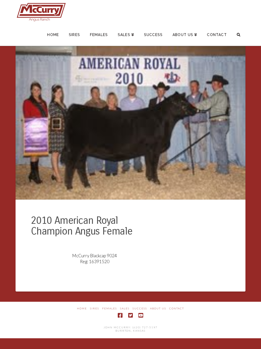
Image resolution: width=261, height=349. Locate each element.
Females (109, 308)
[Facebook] (120, 315)
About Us (158, 308)
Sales (124, 308)
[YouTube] (140, 315)
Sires (94, 308)
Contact (176, 308)
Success (140, 308)
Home (82, 308)
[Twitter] (130, 315)
